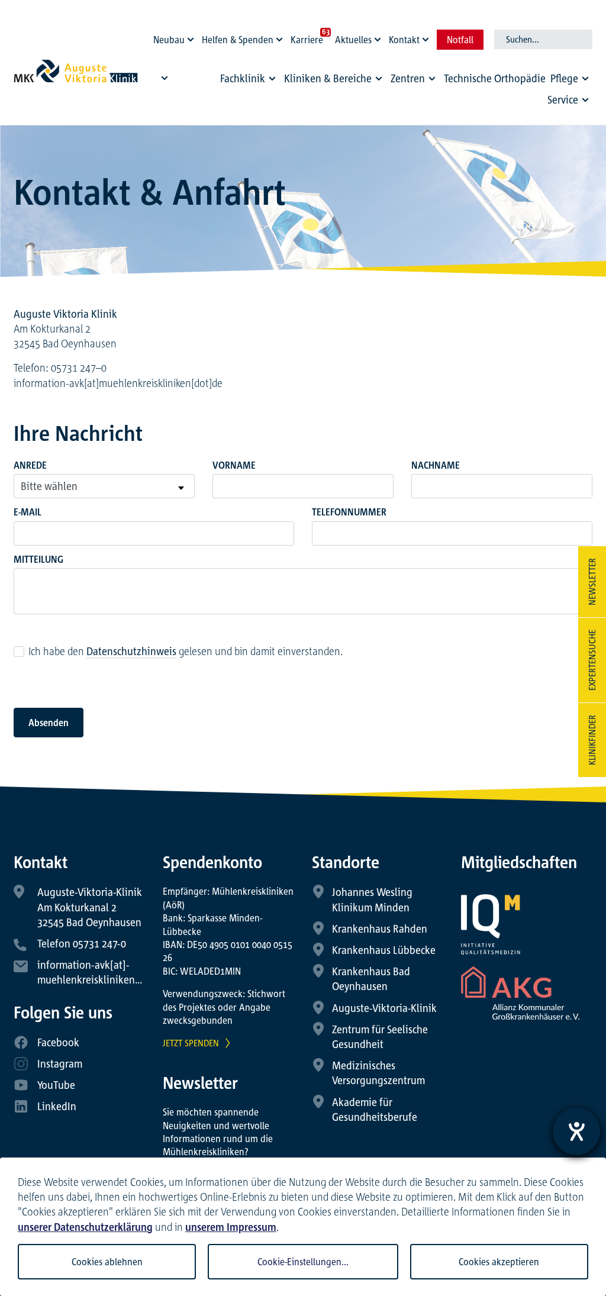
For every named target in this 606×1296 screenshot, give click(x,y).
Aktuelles (353, 40)
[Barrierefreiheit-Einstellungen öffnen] (576, 1131)
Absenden (48, 722)
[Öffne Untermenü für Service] (585, 99)
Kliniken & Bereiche (328, 78)
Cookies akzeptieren (499, 1262)
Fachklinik (242, 78)
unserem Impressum (230, 1226)
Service (562, 99)
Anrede (30, 465)
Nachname (435, 465)
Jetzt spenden (191, 1042)
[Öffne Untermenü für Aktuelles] (379, 37)
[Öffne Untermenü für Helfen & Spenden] (281, 37)
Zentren (408, 78)
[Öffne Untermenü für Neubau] (192, 37)
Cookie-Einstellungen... (303, 1262)
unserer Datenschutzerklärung (85, 1226)
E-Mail (27, 512)
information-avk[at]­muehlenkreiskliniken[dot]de (118, 382)
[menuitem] (249, 81)
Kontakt (404, 40)
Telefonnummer (349, 512)
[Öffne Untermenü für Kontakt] (427, 37)
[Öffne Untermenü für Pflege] (585, 79)
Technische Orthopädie (495, 78)
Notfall (460, 40)
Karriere (307, 40)
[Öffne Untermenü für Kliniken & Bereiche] (379, 79)
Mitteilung (38, 559)
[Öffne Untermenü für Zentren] (432, 79)
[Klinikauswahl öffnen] (165, 77)
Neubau (169, 40)
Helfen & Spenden (237, 40)
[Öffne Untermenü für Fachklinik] (272, 79)
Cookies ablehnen (107, 1262)
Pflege (564, 78)
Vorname (234, 465)
